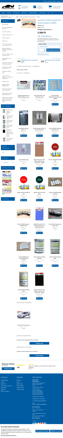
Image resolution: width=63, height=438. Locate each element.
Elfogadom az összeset (56, 431)
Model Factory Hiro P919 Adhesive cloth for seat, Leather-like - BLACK (9, 132)
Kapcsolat (58, 1)
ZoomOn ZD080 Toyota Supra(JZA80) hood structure (24, 258)
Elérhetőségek (3, 387)
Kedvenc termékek (20, 387)
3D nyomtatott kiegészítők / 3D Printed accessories (7, 63)
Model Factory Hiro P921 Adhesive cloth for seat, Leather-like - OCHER (39, 161)
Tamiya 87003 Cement (24, 159)
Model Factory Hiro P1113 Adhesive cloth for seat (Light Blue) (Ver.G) (39, 226)
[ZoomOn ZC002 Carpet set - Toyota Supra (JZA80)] (19, 20)
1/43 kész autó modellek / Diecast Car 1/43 (7, 68)
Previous (26, 366)
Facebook (34, 420)
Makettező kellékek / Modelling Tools (6, 85)
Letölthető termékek (20, 389)
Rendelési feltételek (4, 380)
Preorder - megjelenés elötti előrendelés (7, 28)
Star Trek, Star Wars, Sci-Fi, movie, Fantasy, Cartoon (7, 45)
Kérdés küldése (39, 355)
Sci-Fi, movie (42, 12)
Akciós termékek (5, 24)
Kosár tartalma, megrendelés (6, 385)
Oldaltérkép (3, 389)
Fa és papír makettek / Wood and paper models (7, 55)
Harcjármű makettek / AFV (7, 34)
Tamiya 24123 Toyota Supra (23, 325)
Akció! (3, 12)
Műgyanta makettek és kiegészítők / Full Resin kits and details (7, 49)
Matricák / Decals (5, 81)
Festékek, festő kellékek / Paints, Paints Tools (7, 89)
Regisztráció (49, 1)
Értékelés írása (39, 343)
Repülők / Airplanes (6, 37)
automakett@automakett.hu (37, 387)
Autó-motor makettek (6, 31)
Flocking (38, 16)
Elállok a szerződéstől (5, 391)
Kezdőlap (2, 382)
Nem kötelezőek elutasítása (42, 431)
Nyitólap (45, 1)
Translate (9, 17)
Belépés (54, 1)
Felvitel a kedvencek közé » (43, 54)
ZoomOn (42, 27)
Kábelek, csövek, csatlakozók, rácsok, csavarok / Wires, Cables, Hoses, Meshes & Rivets (7, 99)
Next (60, 366)
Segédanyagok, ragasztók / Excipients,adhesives (7, 94)
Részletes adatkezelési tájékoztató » (8, 435)
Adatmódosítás (20, 383)
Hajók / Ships (5, 40)
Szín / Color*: (42, 44)
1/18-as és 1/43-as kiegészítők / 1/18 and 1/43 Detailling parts (7, 77)
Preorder (9, 12)
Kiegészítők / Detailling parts (6, 72)
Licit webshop (16, 12)
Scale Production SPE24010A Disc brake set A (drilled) (55, 97)
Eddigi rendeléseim (20, 385)
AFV (48, 12)
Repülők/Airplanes (33, 12)
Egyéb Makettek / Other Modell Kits (6, 59)
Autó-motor (24, 12)
